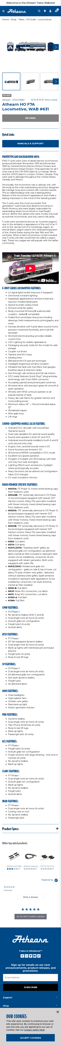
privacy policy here (34, 1030)
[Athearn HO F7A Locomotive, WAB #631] (30, 46)
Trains (21, 19)
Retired (30, 118)
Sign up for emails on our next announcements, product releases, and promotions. (30, 968)
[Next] (56, 47)
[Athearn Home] (17, 11)
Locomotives (45, 19)
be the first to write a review (30, 916)
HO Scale (31, 19)
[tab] (30, 897)
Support (7, 997)
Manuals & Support (30, 143)
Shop (13, 19)
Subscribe (30, 987)
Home (5, 19)
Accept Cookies (30, 1037)
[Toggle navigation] (5, 11)
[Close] (57, 1012)
